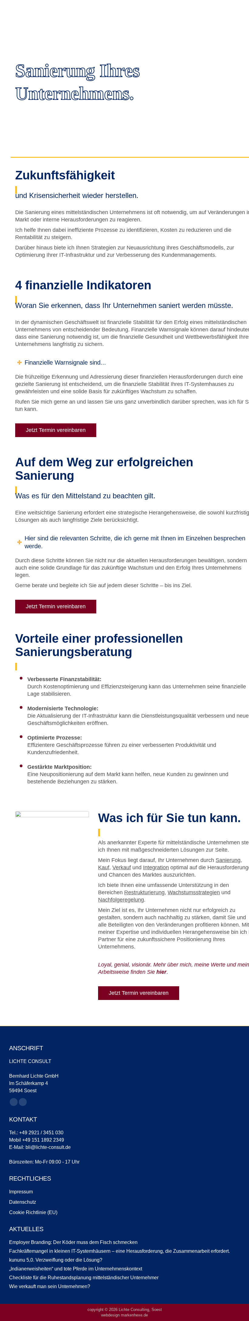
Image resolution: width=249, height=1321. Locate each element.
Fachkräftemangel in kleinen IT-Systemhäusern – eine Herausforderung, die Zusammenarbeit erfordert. (119, 1251)
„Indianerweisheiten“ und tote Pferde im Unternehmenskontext (75, 1268)
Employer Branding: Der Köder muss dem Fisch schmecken (73, 1242)
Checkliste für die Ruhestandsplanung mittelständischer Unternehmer (84, 1277)
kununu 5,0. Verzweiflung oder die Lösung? (55, 1260)
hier (161, 972)
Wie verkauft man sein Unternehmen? (49, 1286)
